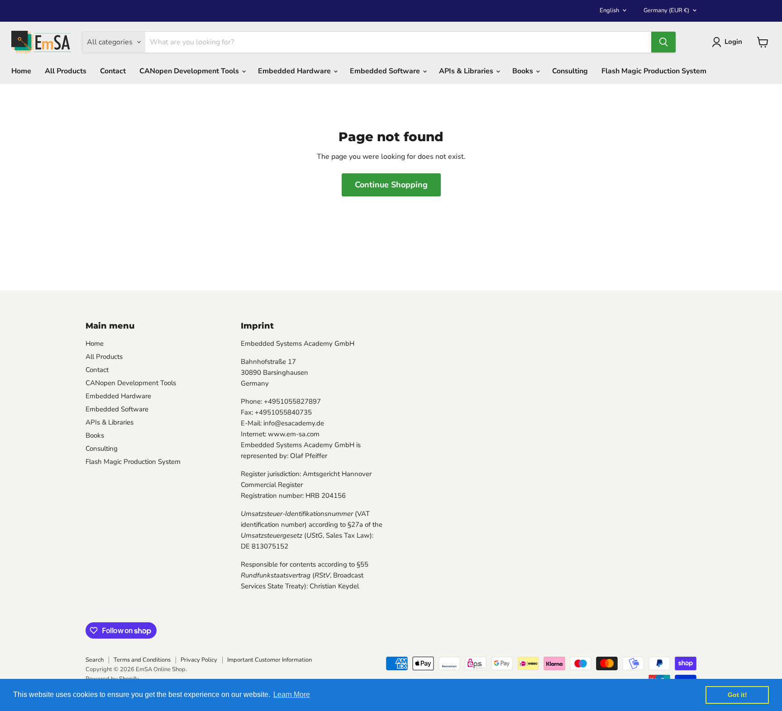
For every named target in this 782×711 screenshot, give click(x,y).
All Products (65, 71)
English (609, 10)
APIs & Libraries (467, 71)
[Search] (663, 42)
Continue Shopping (391, 184)
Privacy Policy (199, 660)
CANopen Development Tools (190, 71)
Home (21, 71)
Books (523, 71)
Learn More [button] (291, 694)
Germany (666, 10)
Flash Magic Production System (653, 71)
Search (95, 660)
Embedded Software (386, 71)
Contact (113, 71)
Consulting (570, 71)
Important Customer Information (269, 660)
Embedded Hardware (295, 71)
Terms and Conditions (142, 660)
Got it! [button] (737, 694)
